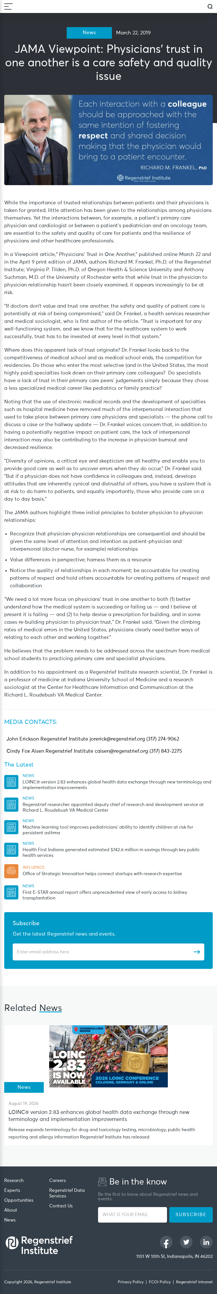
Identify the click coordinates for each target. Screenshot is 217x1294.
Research (13, 1180)
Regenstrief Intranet (194, 1282)
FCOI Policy (160, 1282)
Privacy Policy (131, 1282)
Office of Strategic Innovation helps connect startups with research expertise (102, 874)
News (10, 1220)
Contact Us (61, 1206)
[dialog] (210, 6)
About (10, 1210)
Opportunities (18, 1200)
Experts (12, 1190)
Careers (57, 1180)
